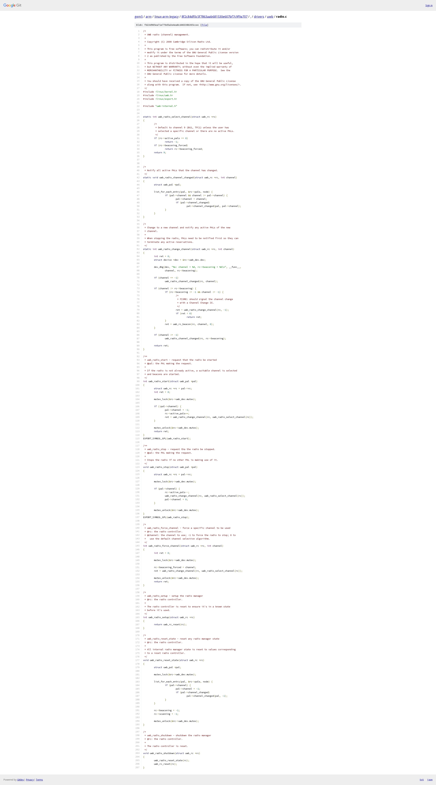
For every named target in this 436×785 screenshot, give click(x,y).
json (430, 779)
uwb (270, 16)
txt (422, 779)
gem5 (139, 16)
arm (149, 16)
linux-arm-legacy (166, 16)
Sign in (429, 5)
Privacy (30, 779)
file (204, 24)
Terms (39, 779)
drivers (259, 16)
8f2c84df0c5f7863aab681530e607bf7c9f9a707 (214, 16)
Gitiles (20, 779)
